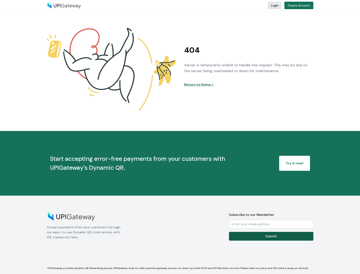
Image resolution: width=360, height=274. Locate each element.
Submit (271, 236)
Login (274, 5)
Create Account (299, 5)
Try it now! (294, 163)
